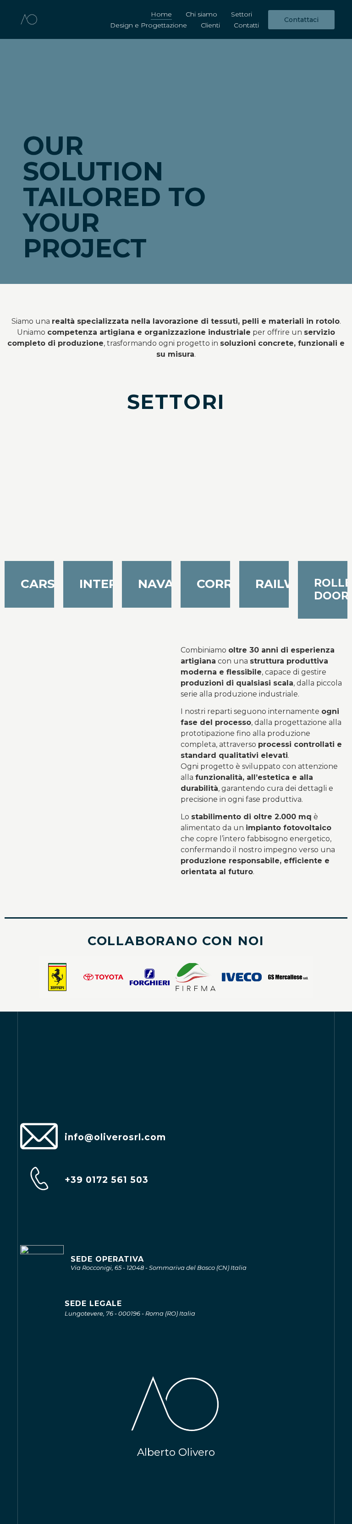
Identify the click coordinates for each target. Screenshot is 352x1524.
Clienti (210, 25)
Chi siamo (201, 14)
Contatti (246, 25)
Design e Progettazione (148, 25)
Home (161, 14)
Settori (241, 14)
